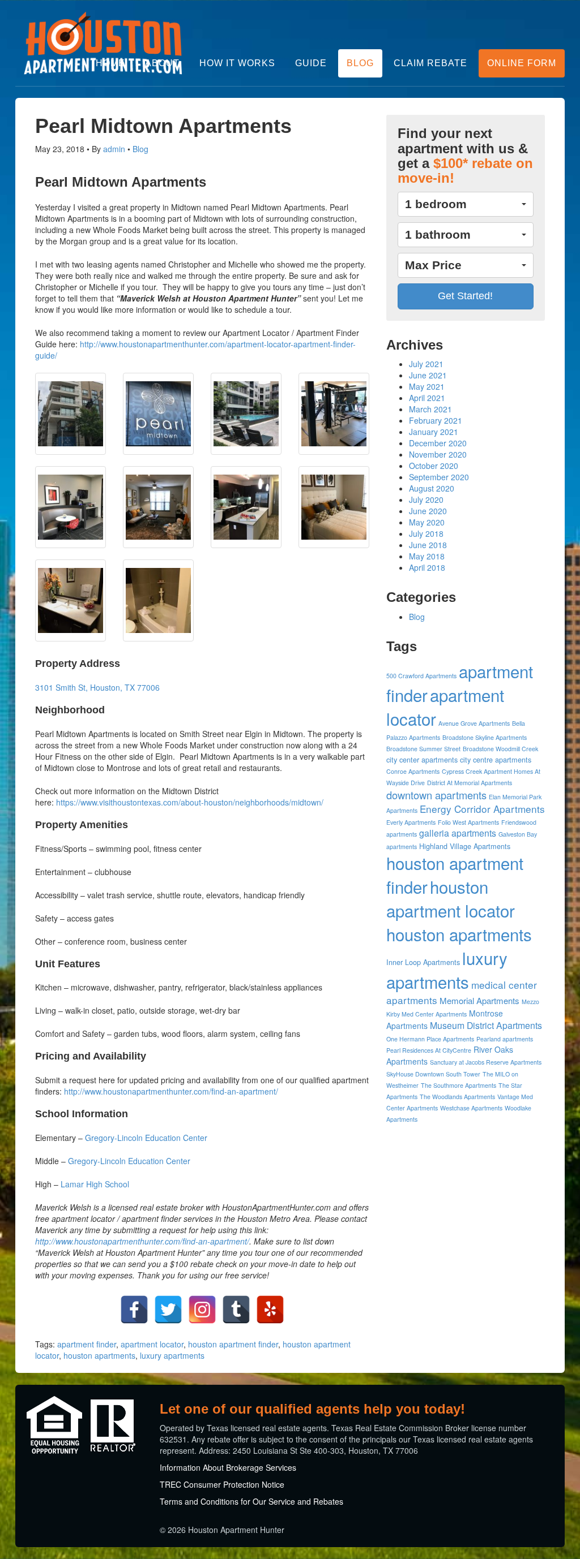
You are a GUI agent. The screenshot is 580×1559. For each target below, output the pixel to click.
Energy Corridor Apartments (482, 809)
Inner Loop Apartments (423, 962)
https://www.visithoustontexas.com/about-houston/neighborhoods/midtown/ (189, 802)
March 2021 (430, 409)
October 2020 (433, 465)
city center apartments (422, 760)
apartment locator (152, 1344)
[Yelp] (270, 1309)
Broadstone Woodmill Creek (500, 748)
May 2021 (427, 386)
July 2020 (426, 499)
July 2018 (426, 533)
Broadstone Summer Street (423, 748)
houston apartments (99, 1355)
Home (110, 63)
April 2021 (427, 397)
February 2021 (435, 420)
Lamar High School (95, 1184)
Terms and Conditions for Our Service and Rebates (251, 1501)
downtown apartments (436, 794)
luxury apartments (172, 1355)
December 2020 (438, 443)
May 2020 (427, 522)
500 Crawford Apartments (421, 675)
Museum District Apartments (486, 1025)
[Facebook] (134, 1309)
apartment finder (86, 1344)
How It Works (237, 63)
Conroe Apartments (413, 771)
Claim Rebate (430, 63)
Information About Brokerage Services (228, 1467)
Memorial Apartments (479, 1000)
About (162, 63)
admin (114, 148)
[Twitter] (168, 1309)
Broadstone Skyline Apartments (484, 737)
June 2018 (428, 544)
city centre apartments (495, 760)
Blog (360, 63)
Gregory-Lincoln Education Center (146, 1137)
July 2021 (426, 363)
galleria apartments (457, 832)
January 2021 (433, 431)
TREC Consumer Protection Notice (222, 1484)
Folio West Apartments (468, 822)
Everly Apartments (411, 822)
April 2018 (427, 567)
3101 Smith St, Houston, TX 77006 (97, 687)
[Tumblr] (236, 1309)
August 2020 (431, 488)
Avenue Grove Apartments (474, 723)
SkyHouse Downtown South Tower (433, 1074)
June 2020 (428, 510)
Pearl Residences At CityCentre (428, 1050)
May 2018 (427, 556)
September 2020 (439, 477)
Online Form (521, 63)
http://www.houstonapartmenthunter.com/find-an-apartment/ (171, 1091)
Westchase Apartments (471, 1108)
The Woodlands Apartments (457, 1096)
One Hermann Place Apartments (430, 1039)
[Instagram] (202, 1309)
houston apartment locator (450, 898)
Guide (311, 63)
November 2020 (438, 454)
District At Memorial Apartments (469, 782)
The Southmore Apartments (458, 1085)
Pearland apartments (504, 1039)
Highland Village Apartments (464, 846)
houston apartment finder (233, 1344)
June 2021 (428, 375)
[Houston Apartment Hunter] (103, 43)
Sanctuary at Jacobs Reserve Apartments (485, 1062)
